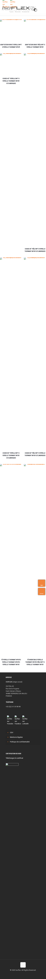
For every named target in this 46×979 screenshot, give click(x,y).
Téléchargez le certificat (14, 758)
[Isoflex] (19, 9)
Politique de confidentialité (20, 742)
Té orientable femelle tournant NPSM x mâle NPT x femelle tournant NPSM (35, 662)
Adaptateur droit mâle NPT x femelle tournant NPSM (35, 46)
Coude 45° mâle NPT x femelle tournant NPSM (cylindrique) (35, 250)
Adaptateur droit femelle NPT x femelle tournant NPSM (11, 46)
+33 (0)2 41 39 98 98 (13, 707)
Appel (42, 585)
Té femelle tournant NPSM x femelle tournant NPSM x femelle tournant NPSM (11, 662)
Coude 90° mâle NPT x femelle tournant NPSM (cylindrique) (35, 454)
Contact (42, 593)
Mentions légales (16, 737)
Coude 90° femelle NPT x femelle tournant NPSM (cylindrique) (11, 455)
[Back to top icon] (23, 965)
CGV (11, 732)
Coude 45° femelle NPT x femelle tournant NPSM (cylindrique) (11, 81)
